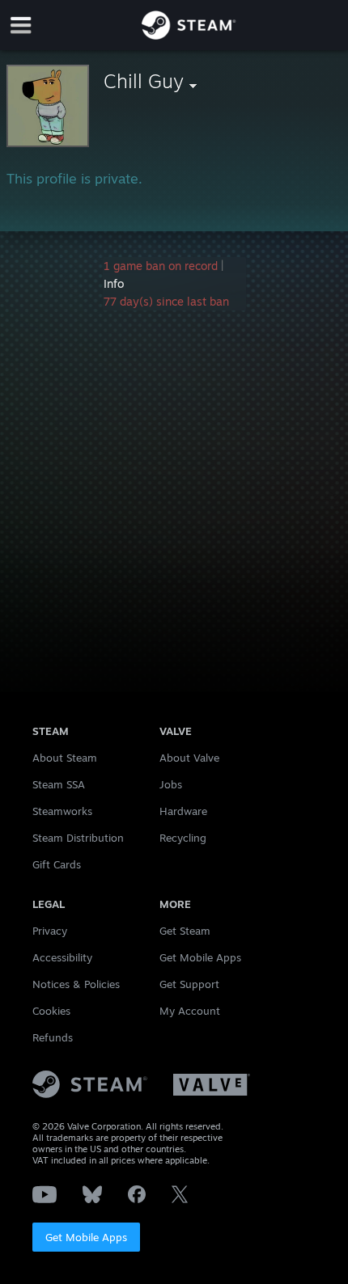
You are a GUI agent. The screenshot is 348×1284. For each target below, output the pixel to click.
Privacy (49, 930)
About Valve (189, 757)
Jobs (170, 784)
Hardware (183, 811)
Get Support (189, 984)
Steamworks (62, 811)
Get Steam (184, 930)
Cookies (51, 1010)
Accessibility (62, 957)
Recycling (182, 837)
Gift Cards (56, 864)
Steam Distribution (78, 837)
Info (114, 283)
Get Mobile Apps (86, 1237)
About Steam (64, 757)
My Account (189, 1010)
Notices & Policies (76, 984)
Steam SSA (58, 784)
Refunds (52, 1037)
